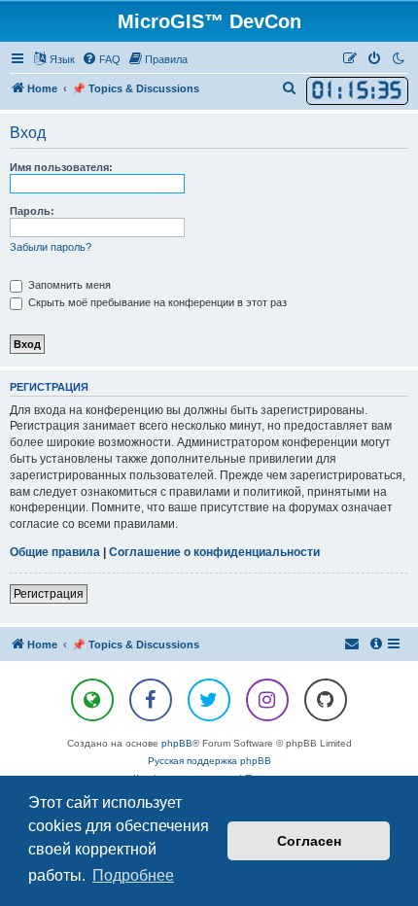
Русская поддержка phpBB (209, 760)
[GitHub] (325, 700)
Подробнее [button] (133, 875)
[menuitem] (101, 59)
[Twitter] (209, 700)
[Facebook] (150, 700)
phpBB (176, 743)
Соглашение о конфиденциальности (214, 552)
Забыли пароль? (50, 247)
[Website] (92, 700)
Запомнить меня (68, 285)
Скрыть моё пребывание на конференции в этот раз (156, 302)
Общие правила (55, 552)
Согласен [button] (309, 841)
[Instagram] (267, 700)
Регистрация (49, 594)
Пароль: (32, 211)
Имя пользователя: (61, 167)
